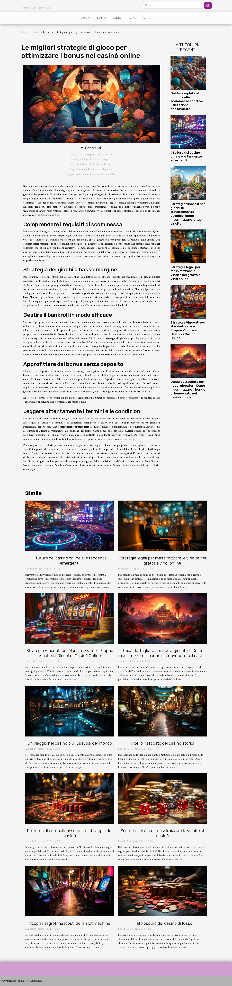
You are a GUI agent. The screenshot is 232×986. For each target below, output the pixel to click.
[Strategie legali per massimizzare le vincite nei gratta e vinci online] (188, 246)
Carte (117, 18)
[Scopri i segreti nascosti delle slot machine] (69, 891)
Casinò (85, 18)
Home (24, 32)
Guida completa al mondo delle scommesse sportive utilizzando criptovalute (187, 101)
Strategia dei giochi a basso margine (91, 159)
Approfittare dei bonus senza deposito (91, 169)
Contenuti (93, 148)
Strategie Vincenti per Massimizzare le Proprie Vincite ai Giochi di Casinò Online (188, 330)
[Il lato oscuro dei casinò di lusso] (162, 891)
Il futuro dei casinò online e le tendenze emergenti (186, 156)
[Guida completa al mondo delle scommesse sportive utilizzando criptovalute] (188, 72)
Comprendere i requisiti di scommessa (91, 154)
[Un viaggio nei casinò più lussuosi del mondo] (69, 711)
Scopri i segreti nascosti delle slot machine (69, 923)
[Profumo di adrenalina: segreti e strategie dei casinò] (69, 798)
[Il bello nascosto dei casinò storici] (162, 711)
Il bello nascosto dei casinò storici (162, 743)
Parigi (132, 18)
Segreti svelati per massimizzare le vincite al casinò (162, 833)
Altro (147, 18)
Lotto (101, 18)
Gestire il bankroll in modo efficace (90, 164)
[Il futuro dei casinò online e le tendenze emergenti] (188, 131)
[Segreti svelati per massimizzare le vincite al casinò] (162, 798)
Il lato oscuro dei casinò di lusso (162, 923)
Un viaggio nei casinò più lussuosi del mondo (69, 743)
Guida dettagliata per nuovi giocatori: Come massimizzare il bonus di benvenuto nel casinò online (188, 389)
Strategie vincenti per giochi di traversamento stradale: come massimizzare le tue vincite (188, 213)
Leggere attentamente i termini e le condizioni (90, 174)
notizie (30, 397)
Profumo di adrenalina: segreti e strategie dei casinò (69, 833)
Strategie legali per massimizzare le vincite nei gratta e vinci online (185, 273)
